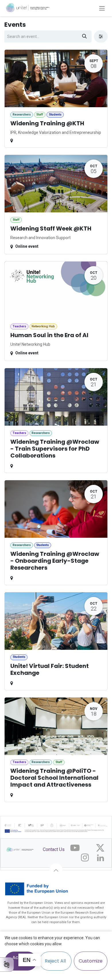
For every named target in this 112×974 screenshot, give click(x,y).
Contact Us (54, 849)
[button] (56, 870)
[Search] (84, 36)
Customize (91, 961)
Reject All (55, 961)
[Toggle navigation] (102, 8)
